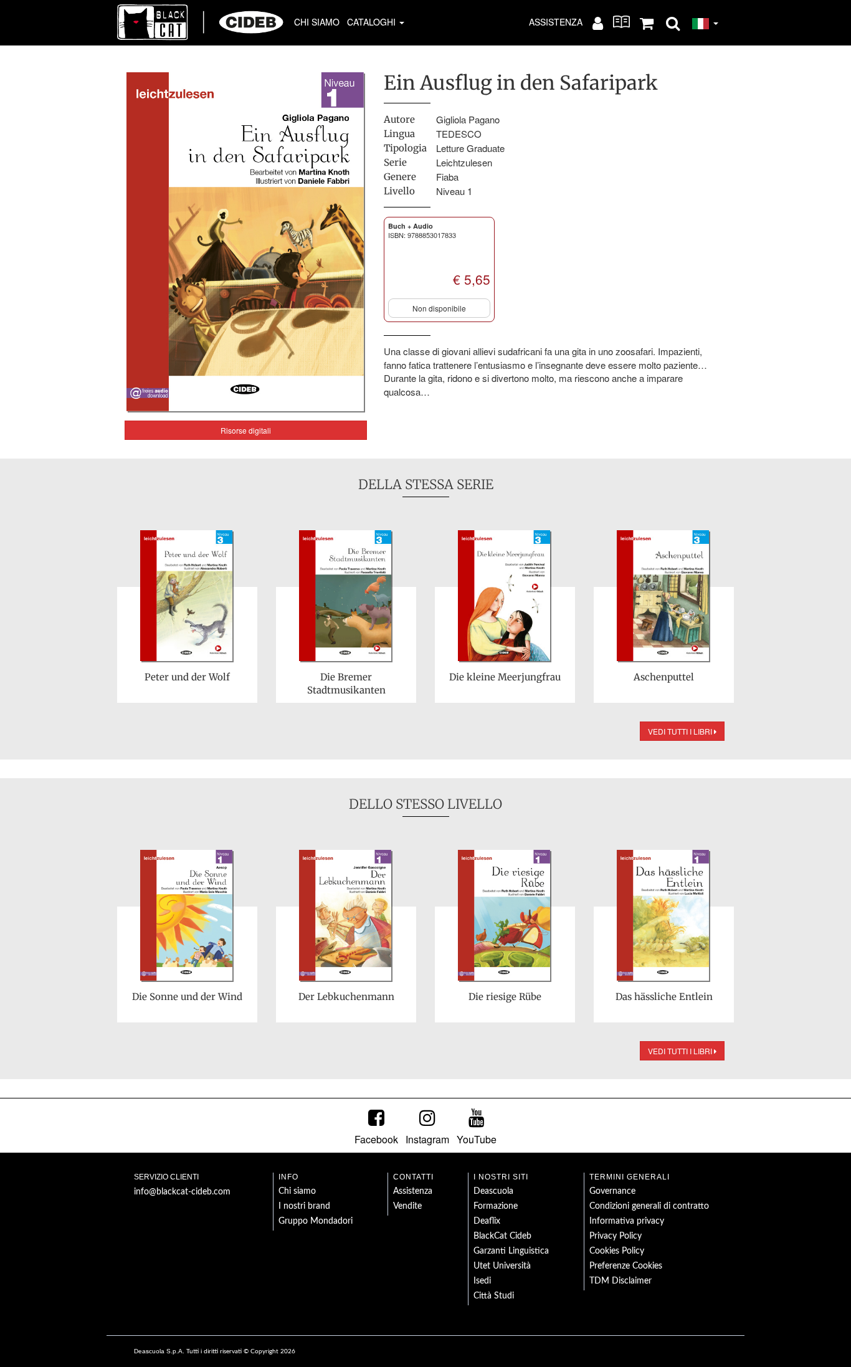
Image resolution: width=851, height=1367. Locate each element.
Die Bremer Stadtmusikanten (346, 683)
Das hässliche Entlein (664, 997)
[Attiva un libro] (621, 22)
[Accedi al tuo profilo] (597, 22)
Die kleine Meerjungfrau (505, 677)
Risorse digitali (246, 430)
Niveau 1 (454, 191)
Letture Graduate (470, 148)
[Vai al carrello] (647, 22)
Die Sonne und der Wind (187, 997)
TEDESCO (459, 133)
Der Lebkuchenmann (346, 997)
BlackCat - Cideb (200, 22)
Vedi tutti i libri (681, 731)
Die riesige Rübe (504, 997)
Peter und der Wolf (187, 677)
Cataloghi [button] (372, 22)
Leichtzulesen (464, 162)
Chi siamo (317, 22)
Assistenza (555, 22)
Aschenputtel (664, 677)
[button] (673, 22)
